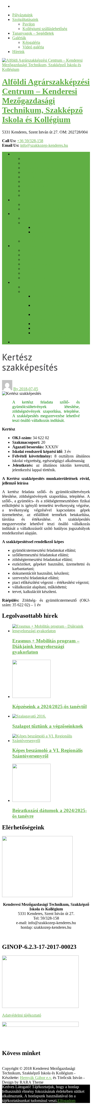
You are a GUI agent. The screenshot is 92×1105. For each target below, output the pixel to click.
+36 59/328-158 (30, 141)
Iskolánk (19, 154)
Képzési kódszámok (38, 204)
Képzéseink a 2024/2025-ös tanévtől (51, 218)
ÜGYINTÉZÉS (25, 282)
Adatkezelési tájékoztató (52, 328)
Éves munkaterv (35, 250)
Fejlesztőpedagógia (37, 264)
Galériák (19, 38)
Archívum (20, 342)
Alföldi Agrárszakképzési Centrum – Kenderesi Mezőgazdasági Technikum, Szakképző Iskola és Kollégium (46, 100)
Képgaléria (31, 42)
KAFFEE (30, 291)
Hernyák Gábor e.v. (36, 1077)
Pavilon (28, 24)
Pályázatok (31, 190)
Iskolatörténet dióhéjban (41, 168)
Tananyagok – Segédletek (33, 33)
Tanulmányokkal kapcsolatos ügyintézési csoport (56, 298)
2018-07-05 (28, 389)
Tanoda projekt (34, 278)
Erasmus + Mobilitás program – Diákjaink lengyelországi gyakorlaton (45, 646)
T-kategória (31, 223)
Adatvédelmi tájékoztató (21, 1015)
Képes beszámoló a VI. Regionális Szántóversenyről (47, 753)
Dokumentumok (35, 181)
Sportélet (29, 259)
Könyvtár (30, 255)
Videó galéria (33, 47)
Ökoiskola (30, 273)
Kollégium (31, 268)
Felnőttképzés (33, 241)
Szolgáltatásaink (25, 19)
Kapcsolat (30, 195)
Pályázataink (22, 15)
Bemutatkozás (33, 158)
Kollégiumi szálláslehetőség (44, 28)
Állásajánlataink (35, 186)
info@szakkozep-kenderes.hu (44, 145)
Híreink (18, 51)
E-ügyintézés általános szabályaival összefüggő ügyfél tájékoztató (61, 335)
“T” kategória (44, 227)
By (16, 389)
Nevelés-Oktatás (25, 246)
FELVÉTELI (23, 200)
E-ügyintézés (43, 323)
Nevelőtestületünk (37, 172)
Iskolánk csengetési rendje (43, 163)
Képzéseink (21, 213)
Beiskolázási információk (42, 209)
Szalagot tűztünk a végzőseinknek (47, 726)
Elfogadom (66, 1100)
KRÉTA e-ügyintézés (39, 287)
